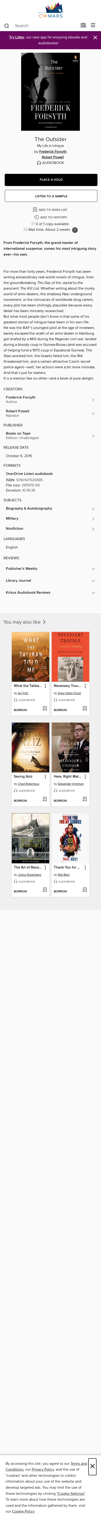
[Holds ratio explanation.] (75, 230)
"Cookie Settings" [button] (71, 1493)
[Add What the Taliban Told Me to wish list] (45, 709)
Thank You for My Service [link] (68, 867)
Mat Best (64, 875)
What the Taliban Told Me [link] (28, 686)
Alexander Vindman (71, 784)
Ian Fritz (23, 693)
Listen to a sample (51, 196)
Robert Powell (53, 157)
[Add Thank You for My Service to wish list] (85, 890)
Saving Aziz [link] (23, 777)
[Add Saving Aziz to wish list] (45, 800)
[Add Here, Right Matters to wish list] (85, 800)
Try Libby (16, 37)
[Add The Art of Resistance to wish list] (45, 890)
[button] (51, 180)
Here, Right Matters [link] (68, 777)
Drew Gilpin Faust (69, 693)
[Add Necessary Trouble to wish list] (85, 709)
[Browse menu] (93, 25)
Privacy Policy (43, 1469)
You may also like (23, 622)
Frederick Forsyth (53, 152)
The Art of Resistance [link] (28, 867)
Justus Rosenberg (29, 875)
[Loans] (83, 26)
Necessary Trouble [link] (68, 686)
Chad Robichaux (28, 784)
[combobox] (41, 25)
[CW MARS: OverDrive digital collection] (50, 10)
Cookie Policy (23, 1511)
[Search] (7, 25)
